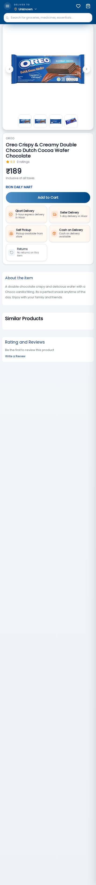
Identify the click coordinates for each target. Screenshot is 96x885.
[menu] (7, 6)
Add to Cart (48, 197)
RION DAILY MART (19, 187)
